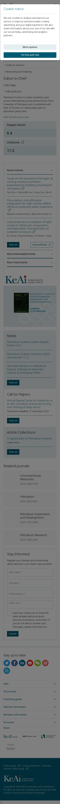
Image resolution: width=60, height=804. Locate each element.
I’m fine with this (30, 55)
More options (30, 47)
